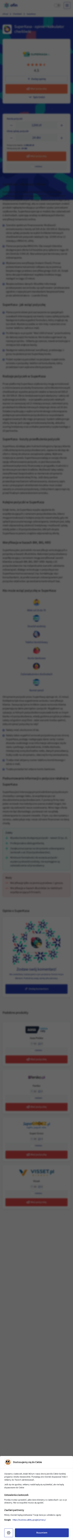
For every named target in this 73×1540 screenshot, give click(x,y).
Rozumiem (41, 1532)
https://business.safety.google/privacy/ (29, 1519)
